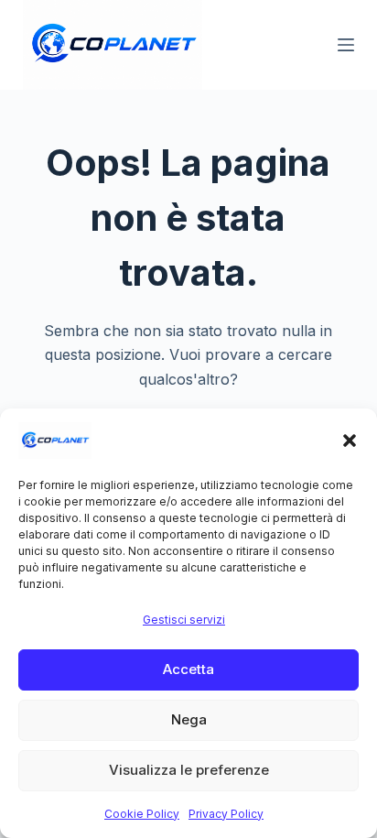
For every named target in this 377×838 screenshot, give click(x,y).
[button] (349, 440)
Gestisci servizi (184, 619)
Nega (189, 719)
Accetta (188, 669)
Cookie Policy (141, 814)
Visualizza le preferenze (189, 769)
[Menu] (346, 45)
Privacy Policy (226, 814)
